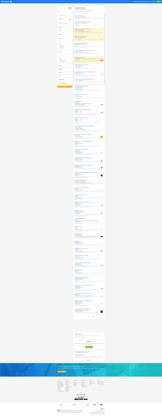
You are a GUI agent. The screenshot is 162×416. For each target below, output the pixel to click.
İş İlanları (135, 1)
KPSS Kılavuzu (67, 391)
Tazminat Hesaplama (60, 382)
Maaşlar (67, 383)
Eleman (61, 34)
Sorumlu (87, 335)
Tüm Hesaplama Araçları (60, 391)
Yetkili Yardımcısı (81, 337)
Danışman (77, 335)
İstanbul (81, 11)
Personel (85, 337)
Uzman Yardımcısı (98, 335)
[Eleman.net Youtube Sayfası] (82, 397)
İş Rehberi (67, 381)
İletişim (90, 384)
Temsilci (91, 335)
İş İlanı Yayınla (83, 381)
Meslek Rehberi (67, 382)
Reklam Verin (91, 382)
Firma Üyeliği (83, 382)
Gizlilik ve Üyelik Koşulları (101, 383)
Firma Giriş (153, 1)
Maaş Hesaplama (60, 381)
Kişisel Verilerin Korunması (101, 384)
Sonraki (93, 316)
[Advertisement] (65, 95)
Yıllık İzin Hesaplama (60, 383)
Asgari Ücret (59, 388)
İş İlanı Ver (158, 1)
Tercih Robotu (59, 389)
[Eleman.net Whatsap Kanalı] (83, 397)
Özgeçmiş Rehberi (68, 390)
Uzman (94, 335)
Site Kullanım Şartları (100, 381)
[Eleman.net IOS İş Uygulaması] (81, 399)
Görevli (80, 335)
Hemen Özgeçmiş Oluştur (61, 371)
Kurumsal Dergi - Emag (92, 383)
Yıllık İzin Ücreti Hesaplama (61, 384)
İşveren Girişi (83, 384)
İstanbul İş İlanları (76, 382)
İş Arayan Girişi (141, 1)
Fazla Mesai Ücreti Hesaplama (60, 387)
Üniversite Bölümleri (68, 387)
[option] (61, 404)
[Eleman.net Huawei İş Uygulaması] (86, 399)
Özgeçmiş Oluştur (148, 1)
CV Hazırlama (59, 390)
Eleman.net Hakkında (92, 381)
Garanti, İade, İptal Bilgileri (101, 382)
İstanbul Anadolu (77, 11)
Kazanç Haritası (67, 384)
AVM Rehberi (67, 388)
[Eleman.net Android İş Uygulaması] (76, 399)
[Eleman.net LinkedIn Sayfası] (81, 397)
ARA (65, 86)
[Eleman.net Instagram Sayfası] (80, 397)
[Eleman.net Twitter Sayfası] (79, 397)
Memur (84, 335)
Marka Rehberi (67, 389)
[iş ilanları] (6, 2)
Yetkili (76, 337)
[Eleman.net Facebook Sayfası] (78, 397)
